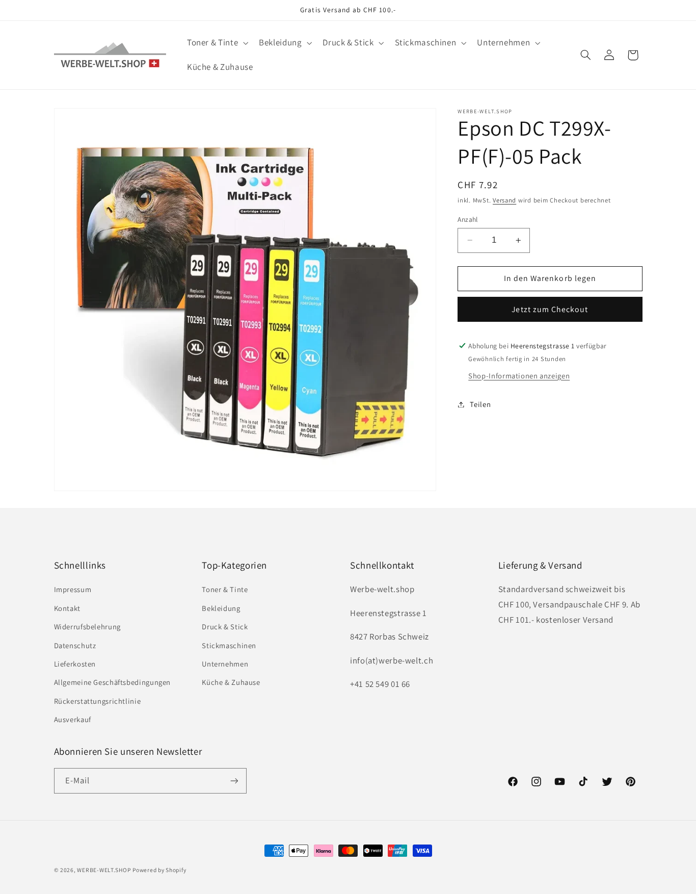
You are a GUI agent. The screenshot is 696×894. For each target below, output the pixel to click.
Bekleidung (221, 608)
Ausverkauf (72, 719)
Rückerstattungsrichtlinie (97, 701)
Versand (504, 200)
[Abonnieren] (234, 780)
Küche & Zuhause (231, 682)
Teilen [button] (480, 404)
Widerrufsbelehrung (87, 626)
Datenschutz (75, 645)
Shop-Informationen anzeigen (519, 375)
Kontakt (67, 608)
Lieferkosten (75, 664)
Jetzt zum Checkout (550, 309)
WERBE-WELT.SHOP (103, 870)
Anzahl (468, 219)
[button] (216, 43)
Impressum (73, 589)
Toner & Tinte (225, 589)
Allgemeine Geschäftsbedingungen (112, 682)
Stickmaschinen (229, 645)
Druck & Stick (225, 626)
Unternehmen (225, 664)
